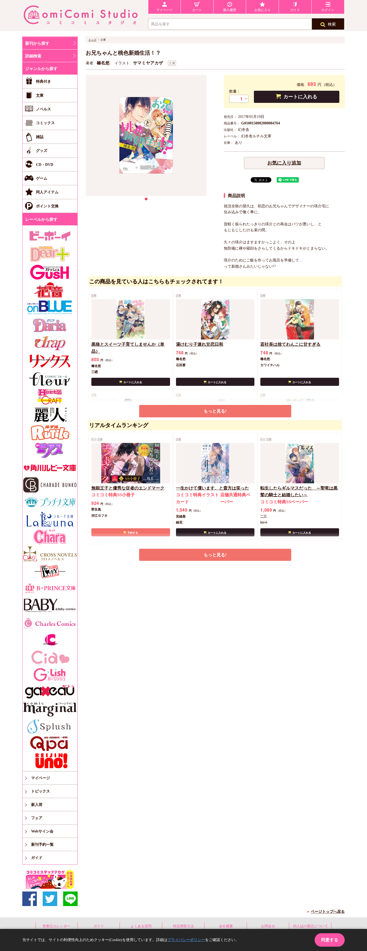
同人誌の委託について (310, 926)
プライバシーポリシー (186, 940)
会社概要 (226, 926)
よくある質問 (141, 926)
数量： (234, 91)
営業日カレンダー (56, 926)
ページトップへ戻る (328, 912)
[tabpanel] (146, 135)
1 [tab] (146, 199)
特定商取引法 (183, 926)
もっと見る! (215, 411)
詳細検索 (33, 56)
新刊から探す (37, 43)
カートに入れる (300, 96)
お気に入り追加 (284, 163)
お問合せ (268, 926)
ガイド (98, 926)
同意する (329, 940)
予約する (132, 532)
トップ (92, 39)
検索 (332, 24)
